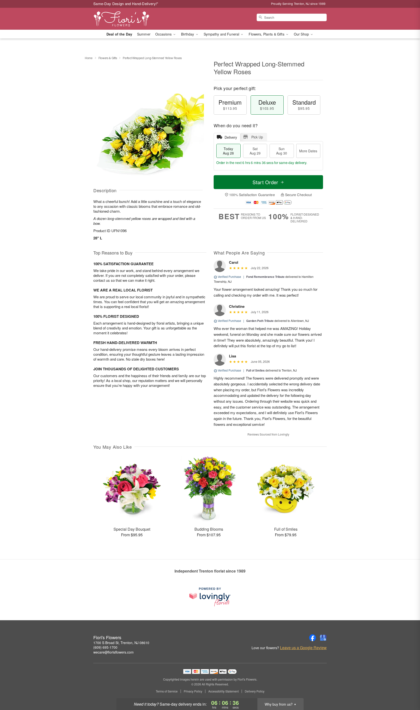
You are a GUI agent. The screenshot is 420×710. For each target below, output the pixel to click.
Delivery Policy (254, 691)
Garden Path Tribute (260, 321)
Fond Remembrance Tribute (265, 276)
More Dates (308, 150)
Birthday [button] (188, 34)
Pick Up (257, 137)
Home (89, 58)
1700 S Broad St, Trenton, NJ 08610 (121, 642)
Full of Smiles (255, 370)
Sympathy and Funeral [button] (222, 34)
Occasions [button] (164, 34)
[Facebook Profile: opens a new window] (312, 637)
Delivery (231, 137)
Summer (143, 34)
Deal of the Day (119, 34)
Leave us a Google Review (303, 647)
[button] (407, 689)
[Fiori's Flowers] (128, 19)
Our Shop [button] (302, 34)
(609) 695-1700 (105, 647)
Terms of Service (167, 691)
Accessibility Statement (223, 691)
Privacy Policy (193, 691)
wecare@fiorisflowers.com (113, 652)
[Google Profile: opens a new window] (323, 637)
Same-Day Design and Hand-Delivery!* (125, 3)
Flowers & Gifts (107, 58)
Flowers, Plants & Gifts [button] (267, 34)
